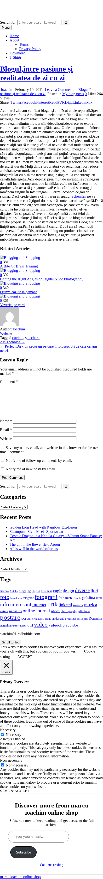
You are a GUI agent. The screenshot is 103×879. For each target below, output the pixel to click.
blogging (25, 591)
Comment (9, 382)
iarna (99, 598)
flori (94, 590)
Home (14, 36)
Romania (95, 618)
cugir (57, 590)
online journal (36, 610)
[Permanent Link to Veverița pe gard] (20, 296)
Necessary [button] (8, 730)
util (30, 625)
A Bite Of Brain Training (19, 266)
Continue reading (51, 865)
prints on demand (54, 618)
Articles (14, 591)
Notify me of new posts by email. (31, 469)
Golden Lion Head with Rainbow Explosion (43, 527)
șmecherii (32, 338)
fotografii (46, 596)
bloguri (36, 591)
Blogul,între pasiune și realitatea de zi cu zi (36, 73)
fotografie (28, 598)
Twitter (16, 102)
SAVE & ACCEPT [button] (14, 791)
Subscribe (23, 852)
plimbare (84, 611)
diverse (82, 590)
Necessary (13, 735)
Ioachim (7, 89)
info (4, 604)
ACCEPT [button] (24, 657)
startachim (5, 625)
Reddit (54, 102)
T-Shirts (16, 57)
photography (69, 611)
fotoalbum (16, 597)
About (14, 40)
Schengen (78, 196)
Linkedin (79, 102)
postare (10, 617)
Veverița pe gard (12, 305)
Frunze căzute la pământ (18, 292)
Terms (24, 44)
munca (78, 605)
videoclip (57, 625)
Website (6, 333)
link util (65, 605)
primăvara (38, 618)
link (52, 604)
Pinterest (42, 102)
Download (18, 53)
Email (6, 430)
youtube (72, 625)
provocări (82, 618)
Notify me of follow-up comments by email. (39, 460)
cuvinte (17, 338)
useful (22, 625)
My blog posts (73, 94)
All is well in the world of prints (34, 549)
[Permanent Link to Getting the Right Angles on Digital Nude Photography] (20, 270)
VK (62, 102)
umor (15, 625)
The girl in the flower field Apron (35, 544)
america (4, 591)
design (68, 590)
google (77, 597)
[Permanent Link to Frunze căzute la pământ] (20, 283)
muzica (90, 604)
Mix (89, 102)
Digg (69, 102)
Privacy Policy (30, 49)
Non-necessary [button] (11, 760)
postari (26, 618)
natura (4, 611)
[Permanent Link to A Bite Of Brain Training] (20, 258)
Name (6, 421)
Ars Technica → (12, 342)
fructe (69, 598)
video (41, 624)
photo (55, 611)
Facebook (28, 102)
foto (4, 597)
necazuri (15, 611)
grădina (88, 597)
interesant (20, 604)
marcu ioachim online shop (20, 6)
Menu (6, 27)
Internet (39, 604)
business (46, 591)
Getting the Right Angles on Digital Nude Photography (41, 279)
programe (70, 618)
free (61, 598)
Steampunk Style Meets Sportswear (36, 531)
